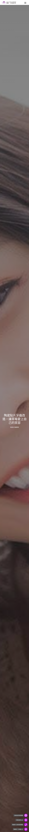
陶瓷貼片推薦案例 (14, 427)
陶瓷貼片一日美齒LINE (18, 829)
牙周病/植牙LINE (19, 820)
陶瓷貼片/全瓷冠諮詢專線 (17, 824)
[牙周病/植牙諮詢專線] (26, 815)
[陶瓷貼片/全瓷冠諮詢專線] (26, 824)
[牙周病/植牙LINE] (26, 820)
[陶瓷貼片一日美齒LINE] (26, 829)
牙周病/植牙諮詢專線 (18, 815)
